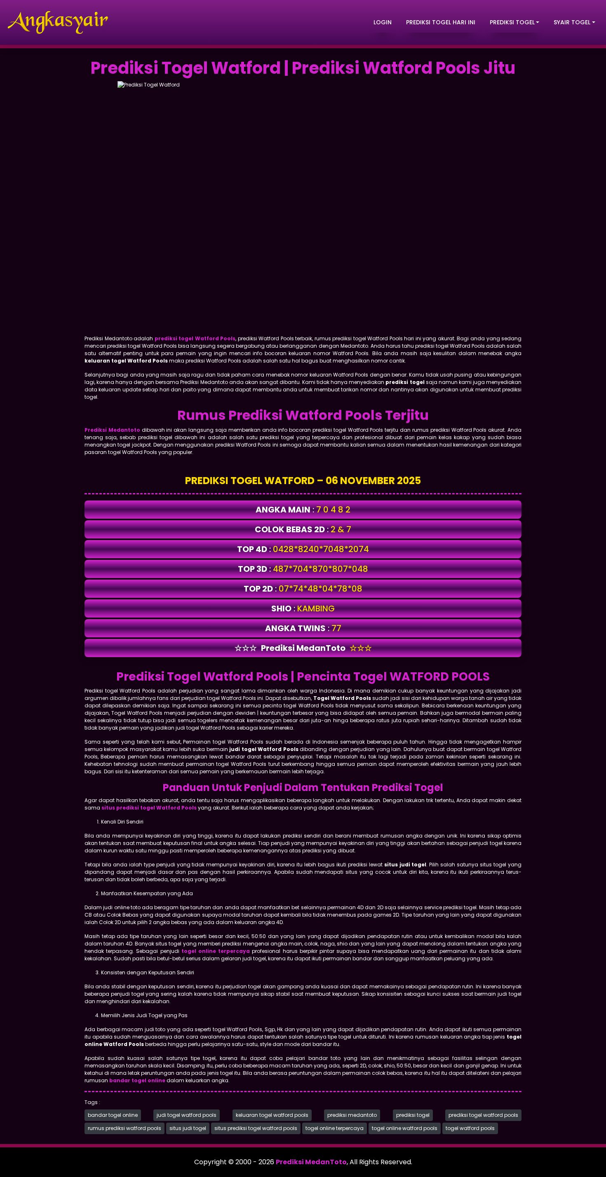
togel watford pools (470, 1128)
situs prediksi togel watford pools (255, 1128)
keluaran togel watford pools (272, 1115)
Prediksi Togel (512, 22)
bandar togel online (113, 1115)
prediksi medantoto (352, 1115)
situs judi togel (187, 1128)
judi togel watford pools (186, 1115)
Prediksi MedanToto (311, 1162)
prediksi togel (413, 1115)
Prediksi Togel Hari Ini (440, 22)
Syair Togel (572, 22)
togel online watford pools (404, 1128)
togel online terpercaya (334, 1128)
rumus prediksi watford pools (124, 1128)
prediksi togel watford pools (483, 1115)
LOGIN (382, 22)
